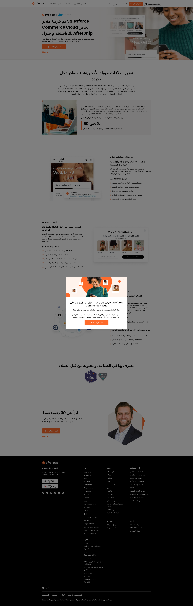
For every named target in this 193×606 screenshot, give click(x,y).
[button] (124, 279)
